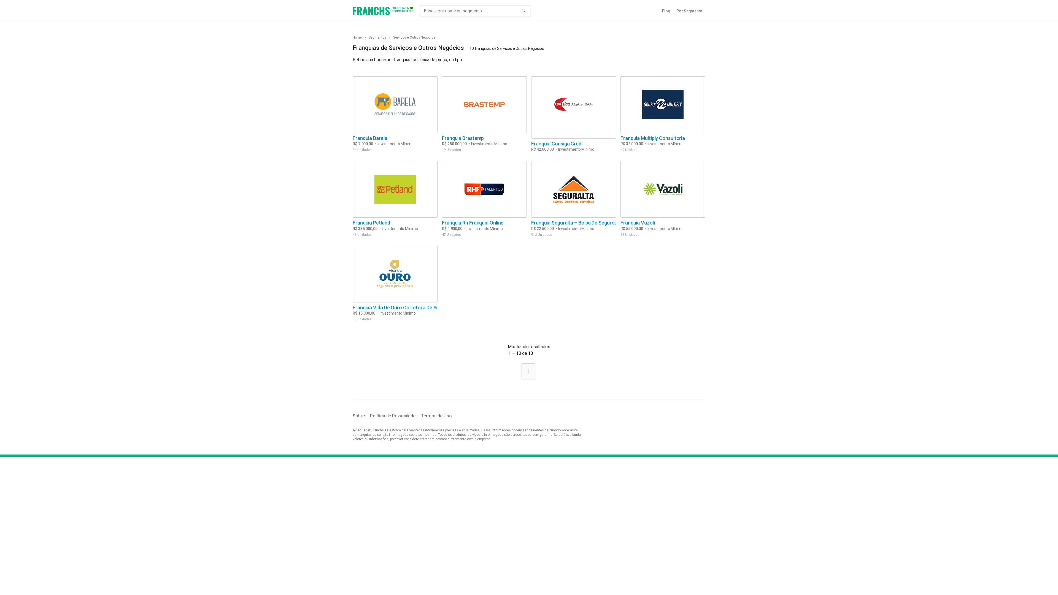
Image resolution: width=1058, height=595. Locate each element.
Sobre (359, 415)
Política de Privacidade (392, 415)
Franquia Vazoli (637, 223)
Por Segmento (689, 11)
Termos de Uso (436, 415)
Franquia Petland (371, 223)
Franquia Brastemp (463, 138)
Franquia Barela (370, 138)
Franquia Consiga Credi (556, 144)
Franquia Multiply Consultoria (652, 138)
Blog (666, 11)
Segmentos (377, 37)
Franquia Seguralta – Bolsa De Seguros (574, 223)
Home (357, 37)
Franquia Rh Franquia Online (472, 223)
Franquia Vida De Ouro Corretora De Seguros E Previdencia (417, 307)
